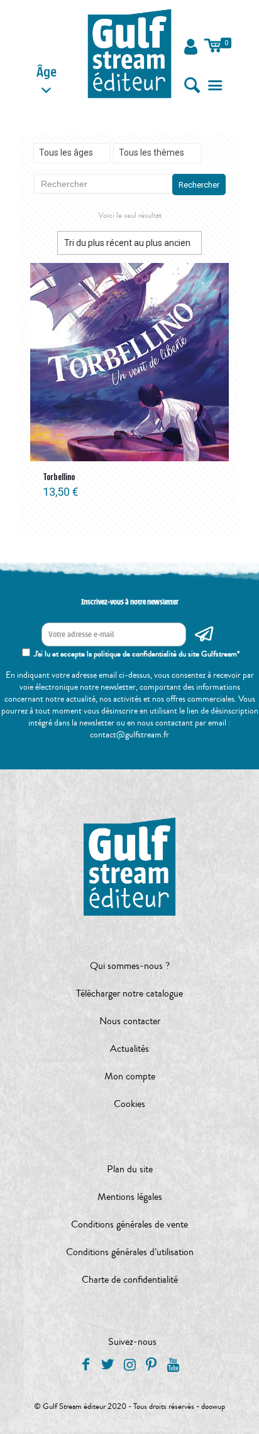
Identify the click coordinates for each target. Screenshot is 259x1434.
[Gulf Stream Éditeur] (129, 53)
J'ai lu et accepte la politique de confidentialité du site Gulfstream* (137, 654)
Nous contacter (129, 1021)
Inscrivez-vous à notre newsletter (130, 601)
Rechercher (199, 185)
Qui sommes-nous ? (130, 966)
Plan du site (130, 1169)
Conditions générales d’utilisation (130, 1252)
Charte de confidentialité (130, 1280)
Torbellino (59, 476)
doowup (213, 1406)
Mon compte (129, 1076)
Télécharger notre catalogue (129, 993)
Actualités (129, 1049)
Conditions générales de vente (129, 1224)
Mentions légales (129, 1197)
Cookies (129, 1104)
